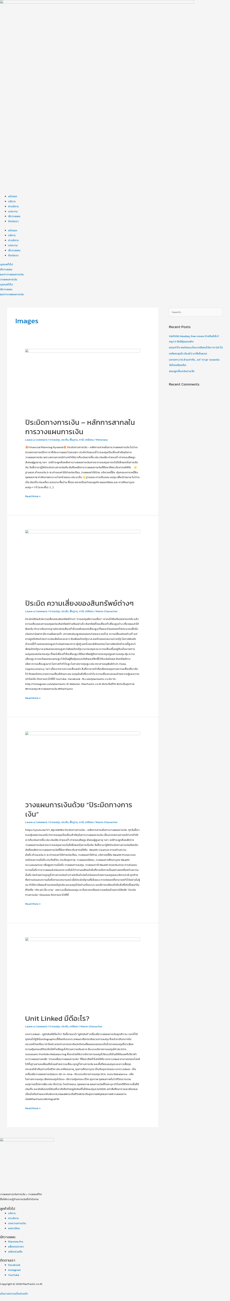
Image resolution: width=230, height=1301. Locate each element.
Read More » (33, 496)
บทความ (13, 211)
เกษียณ (89, 440)
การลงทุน (54, 440)
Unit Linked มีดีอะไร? (57, 1018)
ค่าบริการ (13, 206)
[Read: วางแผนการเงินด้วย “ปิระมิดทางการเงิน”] (82, 763)
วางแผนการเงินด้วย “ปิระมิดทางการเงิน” (78, 809)
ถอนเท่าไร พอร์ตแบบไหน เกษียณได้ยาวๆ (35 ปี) (196, 347)
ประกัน (64, 440)
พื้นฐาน (74, 440)
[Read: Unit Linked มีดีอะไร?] (82, 973)
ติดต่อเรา (13, 221)
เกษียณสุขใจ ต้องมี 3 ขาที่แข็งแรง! (188, 353)
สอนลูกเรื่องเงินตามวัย (181, 371)
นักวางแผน (14, 216)
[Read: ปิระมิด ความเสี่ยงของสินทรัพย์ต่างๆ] (82, 562)
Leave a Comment (36, 440)
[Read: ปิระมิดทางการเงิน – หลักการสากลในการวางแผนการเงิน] (82, 381)
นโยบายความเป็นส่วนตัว (14, 1293)
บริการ (12, 201)
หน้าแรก (12, 196)
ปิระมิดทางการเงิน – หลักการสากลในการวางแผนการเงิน (80, 427)
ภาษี (81, 440)
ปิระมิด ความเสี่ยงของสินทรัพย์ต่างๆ (79, 603)
